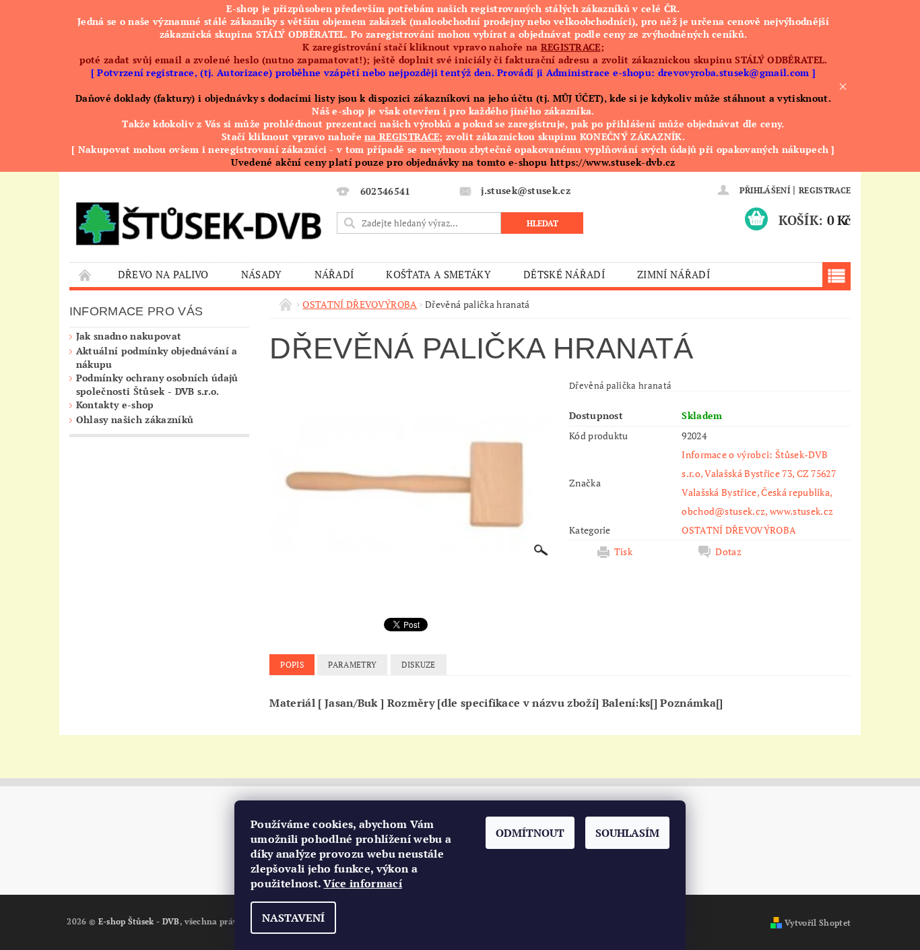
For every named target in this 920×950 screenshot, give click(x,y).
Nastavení (293, 917)
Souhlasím (627, 832)
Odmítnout (530, 832)
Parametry (352, 665)
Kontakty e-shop (115, 404)
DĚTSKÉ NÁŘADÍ (564, 274)
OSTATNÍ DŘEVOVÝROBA (739, 530)
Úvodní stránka (85, 274)
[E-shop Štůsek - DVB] (198, 220)
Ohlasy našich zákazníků (134, 419)
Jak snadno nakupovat (128, 335)
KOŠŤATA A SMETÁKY (438, 274)
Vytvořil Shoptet (818, 922)
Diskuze (418, 665)
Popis (292, 665)
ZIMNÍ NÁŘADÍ (673, 274)
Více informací (362, 883)
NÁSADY (261, 274)
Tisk (623, 552)
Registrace (825, 190)
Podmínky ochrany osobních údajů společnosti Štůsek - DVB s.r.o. (157, 384)
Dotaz (728, 552)
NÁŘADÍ (334, 274)
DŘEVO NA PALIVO (163, 274)
